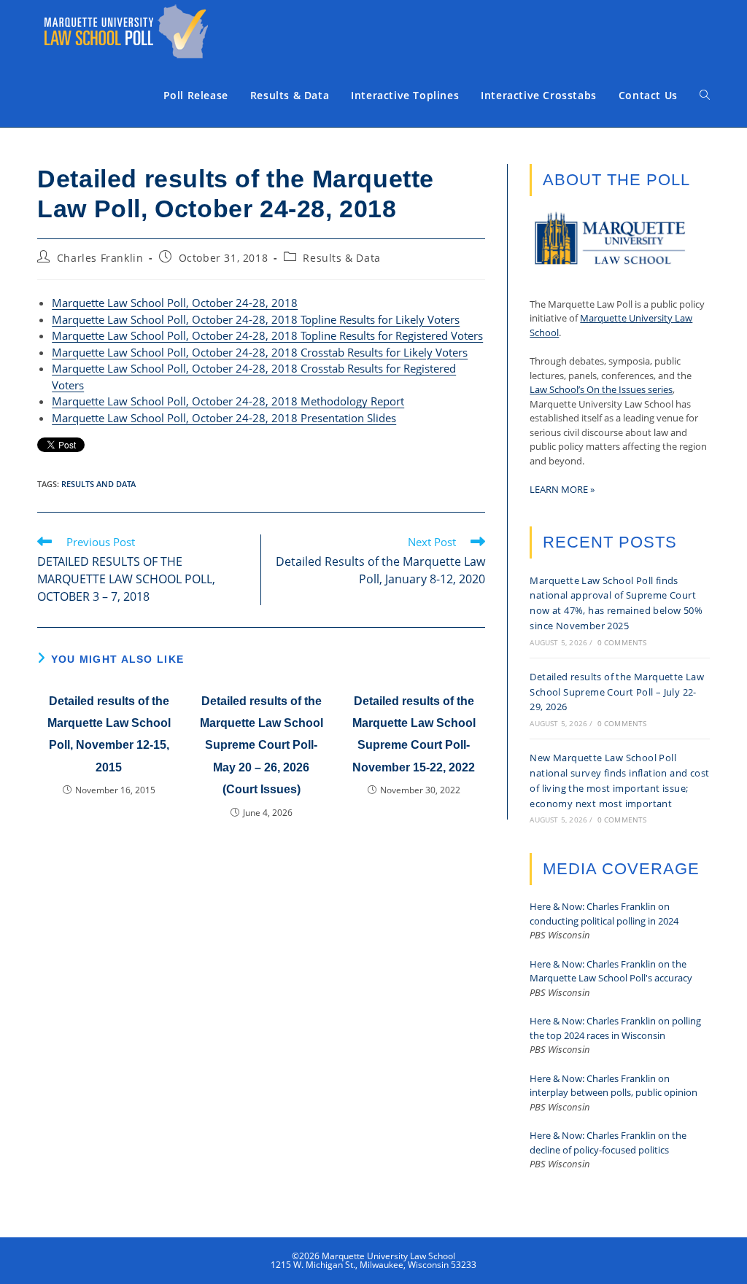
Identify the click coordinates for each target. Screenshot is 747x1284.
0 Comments (622, 642)
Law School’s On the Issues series (601, 389)
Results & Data (341, 258)
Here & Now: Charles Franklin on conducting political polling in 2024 (604, 913)
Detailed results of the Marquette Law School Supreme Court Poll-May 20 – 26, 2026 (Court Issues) (261, 745)
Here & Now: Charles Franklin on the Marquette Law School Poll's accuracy (611, 971)
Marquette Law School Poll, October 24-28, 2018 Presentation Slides (224, 418)
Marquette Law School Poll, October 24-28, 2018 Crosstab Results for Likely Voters (260, 352)
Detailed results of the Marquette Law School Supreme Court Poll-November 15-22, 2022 (414, 734)
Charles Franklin (100, 258)
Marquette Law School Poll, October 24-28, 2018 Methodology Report (228, 401)
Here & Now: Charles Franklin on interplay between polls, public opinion (613, 1086)
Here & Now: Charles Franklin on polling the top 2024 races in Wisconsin (615, 1028)
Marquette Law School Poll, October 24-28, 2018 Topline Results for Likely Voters (256, 319)
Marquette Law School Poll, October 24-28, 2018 (175, 302)
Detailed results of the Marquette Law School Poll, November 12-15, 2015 (109, 734)
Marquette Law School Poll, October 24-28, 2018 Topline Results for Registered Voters (267, 335)
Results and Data (98, 483)
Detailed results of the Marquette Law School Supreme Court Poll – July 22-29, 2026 (617, 692)
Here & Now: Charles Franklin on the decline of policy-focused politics (608, 1142)
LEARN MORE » (562, 489)
